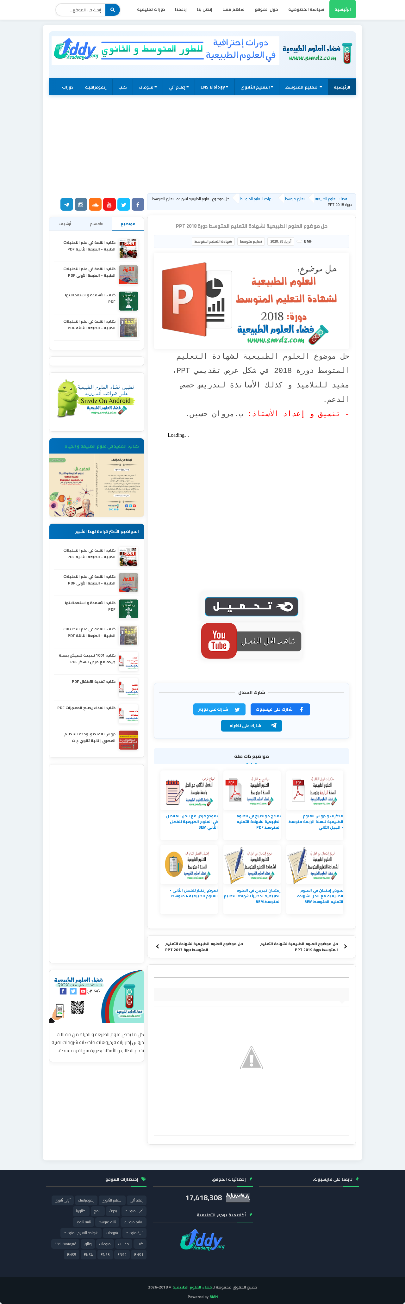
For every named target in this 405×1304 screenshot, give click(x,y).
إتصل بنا (204, 9)
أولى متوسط (134, 1210)
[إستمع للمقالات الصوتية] (95, 205)
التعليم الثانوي (112, 1200)
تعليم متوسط (251, 241)
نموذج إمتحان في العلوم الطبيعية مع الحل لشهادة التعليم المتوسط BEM (320, 896)
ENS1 (138, 1254)
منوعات (105, 1243)
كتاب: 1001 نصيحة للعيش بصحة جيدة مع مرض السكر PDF (87, 658)
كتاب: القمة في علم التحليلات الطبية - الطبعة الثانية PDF (89, 246)
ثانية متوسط (134, 1232)
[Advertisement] (202, 144)
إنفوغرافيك (96, 87)
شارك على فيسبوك (274, 709)
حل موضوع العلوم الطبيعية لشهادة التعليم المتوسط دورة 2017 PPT (204, 946)
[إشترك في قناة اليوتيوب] (109, 205)
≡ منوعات (148, 87)
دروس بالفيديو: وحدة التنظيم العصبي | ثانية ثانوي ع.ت (89, 737)
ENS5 (71, 1254)
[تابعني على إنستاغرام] (81, 205)
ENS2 (122, 1254)
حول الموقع (266, 9)
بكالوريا (81, 1210)
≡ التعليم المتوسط (303, 87)
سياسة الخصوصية (306, 9)
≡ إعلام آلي (179, 87)
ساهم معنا (233, 9)
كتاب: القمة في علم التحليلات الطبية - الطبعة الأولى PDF (89, 272)
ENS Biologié (65, 1243)
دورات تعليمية (151, 9)
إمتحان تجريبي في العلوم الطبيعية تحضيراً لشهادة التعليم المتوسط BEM (252, 896)
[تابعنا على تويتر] (123, 205)
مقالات (123, 1243)
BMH (213, 1296)
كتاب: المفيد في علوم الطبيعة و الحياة (102, 446)
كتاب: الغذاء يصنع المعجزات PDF (86, 707)
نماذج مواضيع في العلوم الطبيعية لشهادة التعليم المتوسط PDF (258, 821)
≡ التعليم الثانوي (257, 87)
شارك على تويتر (213, 709)
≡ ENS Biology (215, 87)
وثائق (88, 1243)
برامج (98, 1210)
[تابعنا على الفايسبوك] (138, 205)
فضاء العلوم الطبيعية (192, 1287)
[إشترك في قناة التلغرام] (66, 205)
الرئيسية (342, 9)
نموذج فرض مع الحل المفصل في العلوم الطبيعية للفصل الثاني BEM (192, 821)
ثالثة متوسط (107, 1222)
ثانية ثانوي (83, 1222)
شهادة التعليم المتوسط (213, 241)
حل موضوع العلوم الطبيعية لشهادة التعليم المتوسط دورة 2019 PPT (299, 946)
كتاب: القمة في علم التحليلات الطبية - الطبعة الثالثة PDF (89, 324)
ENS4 (88, 1254)
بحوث (113, 1210)
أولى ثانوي (63, 1200)
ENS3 (105, 1254)
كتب (122, 87)
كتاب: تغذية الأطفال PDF (93, 681)
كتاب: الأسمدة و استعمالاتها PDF (90, 298)
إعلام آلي (136, 1200)
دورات (67, 87)
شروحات (112, 1232)
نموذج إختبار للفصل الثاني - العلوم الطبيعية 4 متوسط (194, 893)
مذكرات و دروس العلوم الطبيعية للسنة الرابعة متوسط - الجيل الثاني (316, 821)
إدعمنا (181, 9)
